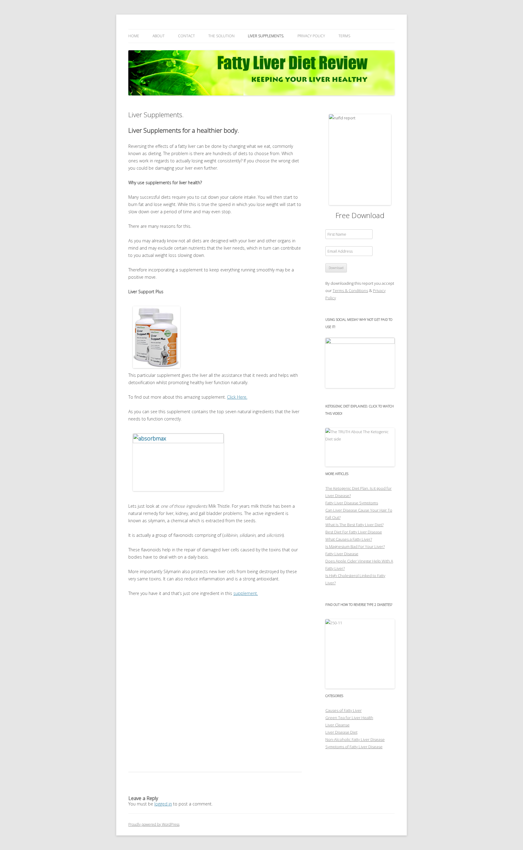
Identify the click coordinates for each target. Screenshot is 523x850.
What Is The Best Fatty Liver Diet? (354, 524)
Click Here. (237, 397)
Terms (344, 35)
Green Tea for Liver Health (349, 717)
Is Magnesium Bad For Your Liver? (355, 546)
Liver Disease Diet (341, 732)
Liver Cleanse (337, 725)
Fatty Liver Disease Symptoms (351, 503)
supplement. (245, 593)
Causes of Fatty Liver (343, 710)
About (159, 35)
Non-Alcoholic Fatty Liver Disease (355, 739)
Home (133, 35)
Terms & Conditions (350, 290)
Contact (186, 35)
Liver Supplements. (266, 35)
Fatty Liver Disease (341, 553)
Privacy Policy (311, 35)
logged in (163, 804)
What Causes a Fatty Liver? (348, 539)
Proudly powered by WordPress (153, 824)
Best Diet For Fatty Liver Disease (353, 532)
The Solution (221, 35)
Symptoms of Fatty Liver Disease (354, 746)
